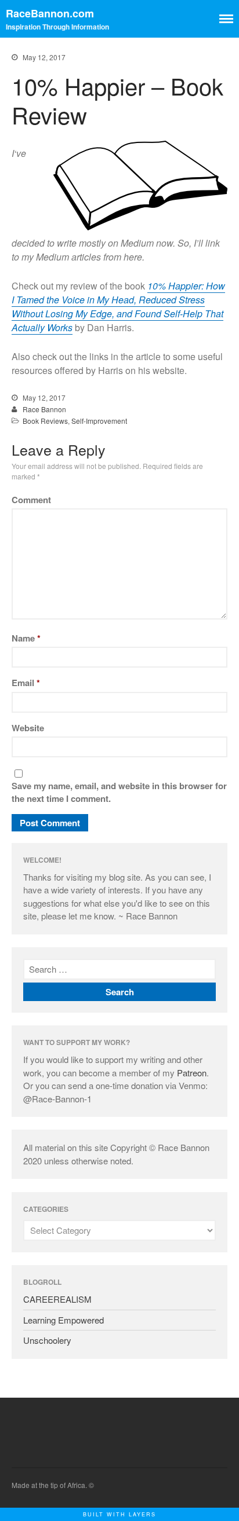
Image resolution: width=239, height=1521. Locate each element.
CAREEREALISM (57, 1299)
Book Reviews (45, 421)
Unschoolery (47, 1340)
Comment (31, 499)
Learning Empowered (63, 1320)
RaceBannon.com (50, 13)
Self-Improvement (99, 421)
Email (26, 682)
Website (28, 727)
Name (26, 638)
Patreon (192, 1072)
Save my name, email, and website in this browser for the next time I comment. (119, 792)
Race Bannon (44, 409)
